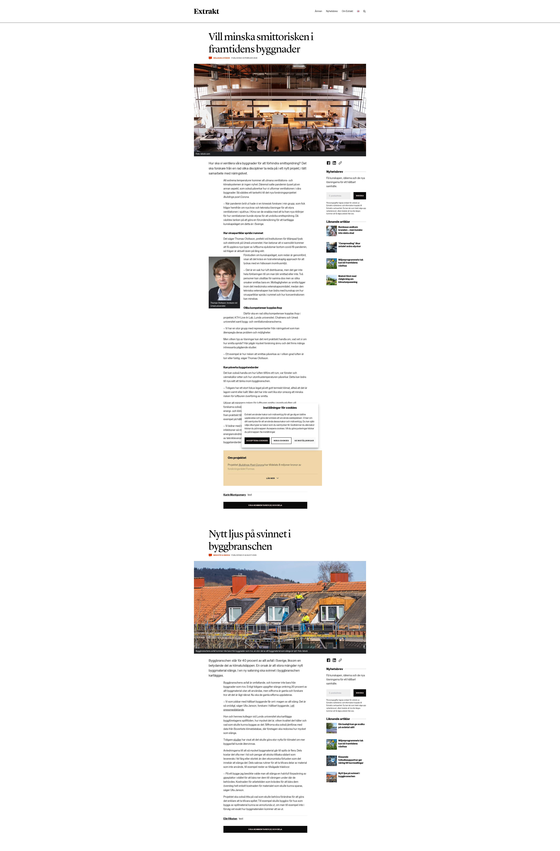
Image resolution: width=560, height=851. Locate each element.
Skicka (360, 196)
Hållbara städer (221, 58)
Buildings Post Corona (251, 464)
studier (237, 739)
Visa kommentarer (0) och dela (265, 505)
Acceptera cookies (257, 441)
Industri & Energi (221, 555)
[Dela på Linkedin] (334, 163)
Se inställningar (304, 441)
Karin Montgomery (234, 494)
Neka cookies (281, 441)
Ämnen (318, 11)
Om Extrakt (347, 11)
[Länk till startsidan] (206, 12)
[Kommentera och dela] (210, 58)
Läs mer (270, 478)
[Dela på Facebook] (328, 163)
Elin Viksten (230, 818)
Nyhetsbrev (332, 11)
